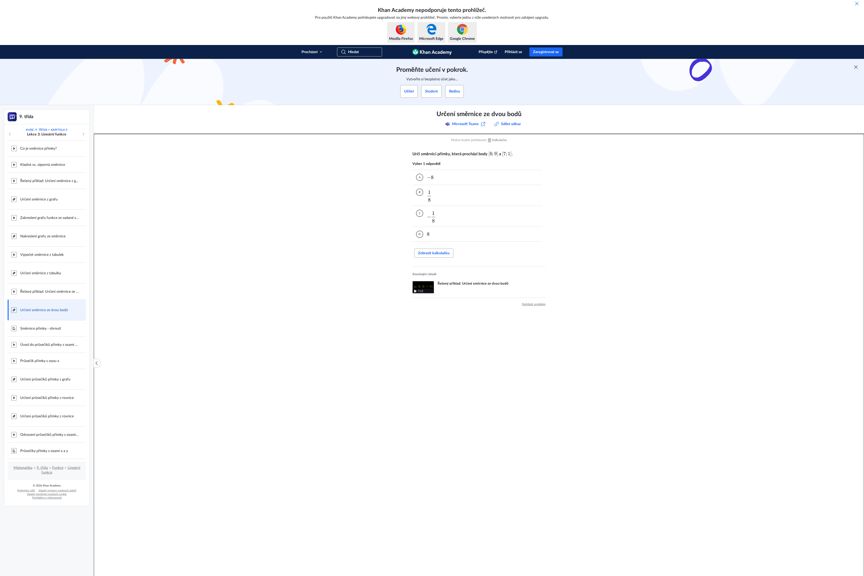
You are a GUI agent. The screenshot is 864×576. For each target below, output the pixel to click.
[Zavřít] (856, 3)
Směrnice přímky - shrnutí (40, 328)
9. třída (42, 468)
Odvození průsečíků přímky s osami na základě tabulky (49, 434)
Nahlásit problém (534, 304)
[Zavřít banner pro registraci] (855, 67)
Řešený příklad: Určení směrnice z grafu (49, 181)
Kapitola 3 (59, 129)
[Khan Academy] (432, 52)
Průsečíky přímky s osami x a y (44, 451)
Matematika (23, 468)
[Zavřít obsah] (97, 363)
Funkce (57, 468)
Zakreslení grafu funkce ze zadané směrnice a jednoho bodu (49, 218)
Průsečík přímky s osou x (39, 361)
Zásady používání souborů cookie (47, 494)
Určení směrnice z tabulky (40, 273)
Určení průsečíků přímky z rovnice (47, 398)
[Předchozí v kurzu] (10, 134)
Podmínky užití (26, 490)
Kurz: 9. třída (36, 129)
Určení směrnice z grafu (39, 199)
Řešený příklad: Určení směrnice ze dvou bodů (49, 291)
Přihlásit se (513, 52)
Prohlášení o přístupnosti (47, 497)
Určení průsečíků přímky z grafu (45, 379)
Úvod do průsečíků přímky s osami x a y (49, 344)
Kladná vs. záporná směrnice (42, 164)
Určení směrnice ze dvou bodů (44, 310)
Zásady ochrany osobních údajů (57, 490)
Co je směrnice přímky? (38, 148)
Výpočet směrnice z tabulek (42, 254)
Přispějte (486, 52)
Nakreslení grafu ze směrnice (42, 236)
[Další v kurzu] (83, 134)
